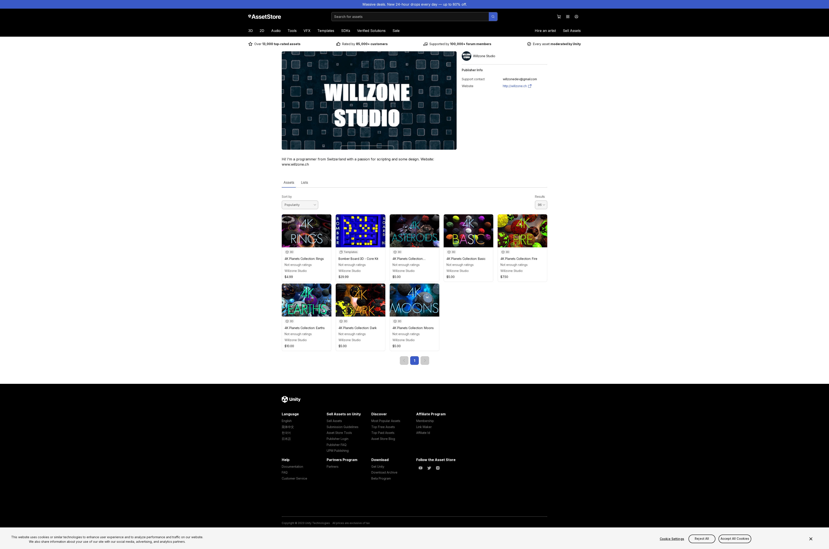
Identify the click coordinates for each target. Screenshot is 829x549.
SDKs (345, 30)
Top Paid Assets (382, 432)
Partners (333, 466)
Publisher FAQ (336, 445)
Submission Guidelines (342, 427)
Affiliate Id (423, 432)
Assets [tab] (288, 182)
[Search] (493, 16)
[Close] (810, 539)
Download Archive (384, 472)
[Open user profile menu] (576, 16)
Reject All (702, 539)
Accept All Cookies (735, 539)
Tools (292, 30)
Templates (325, 30)
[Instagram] (437, 468)
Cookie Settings (672, 539)
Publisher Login (337, 439)
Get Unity (377, 466)
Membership (425, 421)
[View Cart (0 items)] (559, 16)
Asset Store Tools (339, 432)
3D (250, 30)
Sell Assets (572, 30)
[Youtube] (420, 468)
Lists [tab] (304, 182)
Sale (396, 30)
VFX (307, 30)
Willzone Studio (296, 271)
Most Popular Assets (385, 421)
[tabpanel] (414, 276)
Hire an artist (545, 30)
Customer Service (294, 478)
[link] (404, 360)
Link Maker (424, 427)
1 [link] (414, 360)
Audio (276, 30)
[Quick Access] (567, 16)
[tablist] (414, 182)
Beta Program (381, 478)
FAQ (285, 472)
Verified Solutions (371, 30)
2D (262, 30)
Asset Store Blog (383, 439)
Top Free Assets (383, 427)
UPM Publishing (338, 450)
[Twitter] (429, 468)
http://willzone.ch (515, 86)
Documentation (292, 466)
